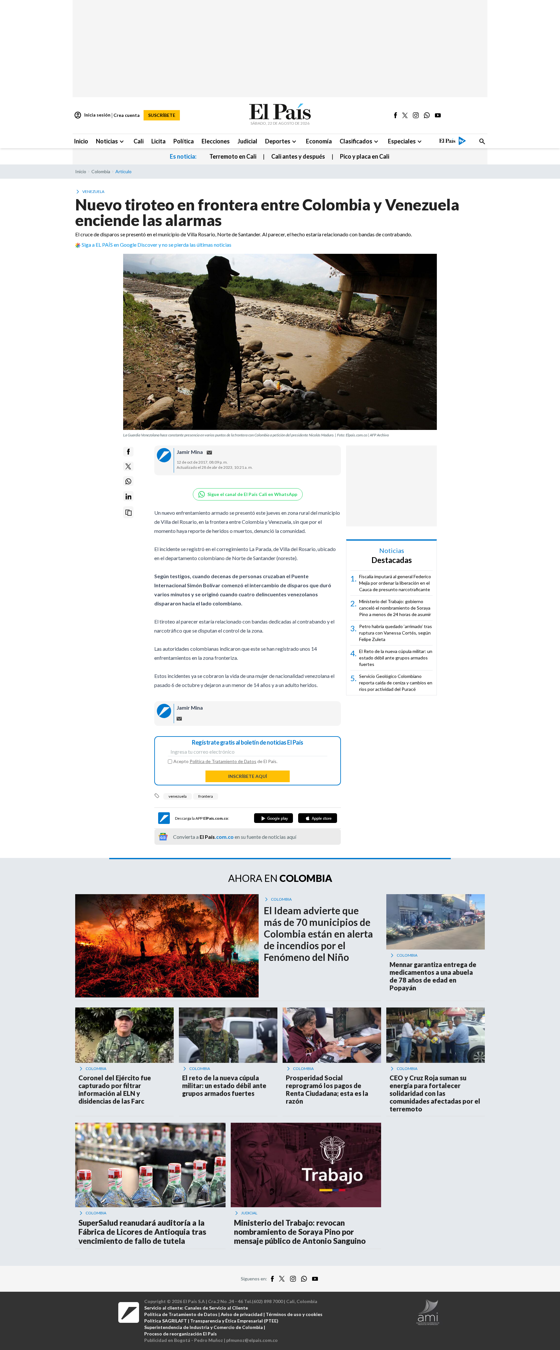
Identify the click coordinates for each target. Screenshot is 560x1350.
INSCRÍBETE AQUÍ (247, 776)
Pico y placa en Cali (364, 156)
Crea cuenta (126, 115)
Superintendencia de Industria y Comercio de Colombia (203, 1327)
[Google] (273, 818)
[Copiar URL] (128, 513)
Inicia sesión (92, 115)
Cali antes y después (298, 156)
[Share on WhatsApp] (128, 481)
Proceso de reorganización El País (180, 1333)
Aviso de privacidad (241, 1314)
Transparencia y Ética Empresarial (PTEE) (234, 1320)
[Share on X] (128, 466)
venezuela (178, 796)
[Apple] (317, 818)
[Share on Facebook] (128, 451)
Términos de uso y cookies (294, 1314)
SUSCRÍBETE (161, 115)
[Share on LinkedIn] (128, 496)
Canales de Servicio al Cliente (216, 1308)
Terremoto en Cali (232, 156)
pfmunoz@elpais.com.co (252, 1340)
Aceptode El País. (225, 761)
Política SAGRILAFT (165, 1320)
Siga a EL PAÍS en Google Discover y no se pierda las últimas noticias (156, 245)
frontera (205, 796)
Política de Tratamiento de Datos (223, 761)
